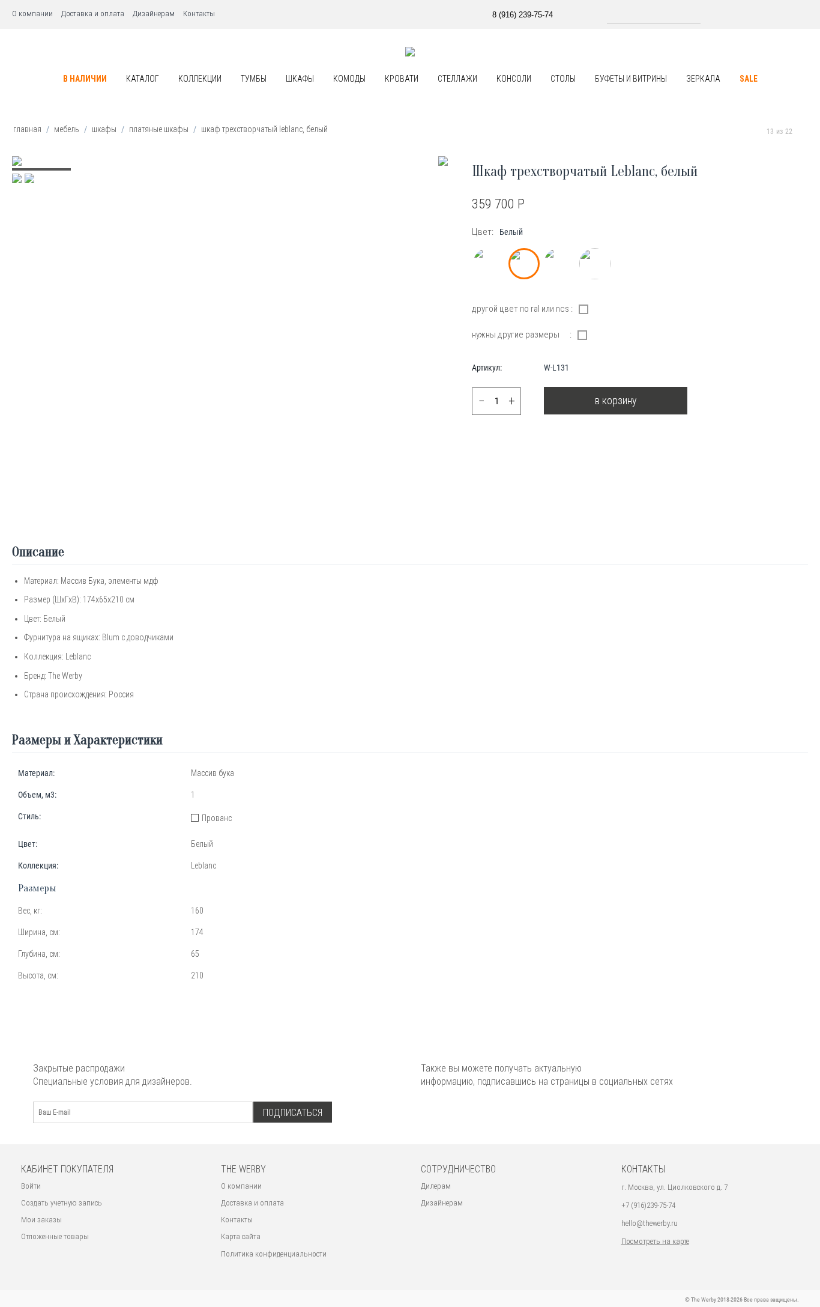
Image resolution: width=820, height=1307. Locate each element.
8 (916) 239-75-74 (522, 14)
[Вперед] (804, 131)
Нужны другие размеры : (521, 334)
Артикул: (487, 367)
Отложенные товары (55, 1236)
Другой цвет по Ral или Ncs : (522, 308)
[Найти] (711, 13)
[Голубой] (559, 264)
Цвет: (482, 231)
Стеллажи (457, 78)
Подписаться (292, 1112)
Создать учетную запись (61, 1202)
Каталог (142, 78)
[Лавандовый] (595, 264)
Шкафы (300, 78)
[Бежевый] (488, 264)
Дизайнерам (154, 13)
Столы (563, 78)
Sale (749, 78)
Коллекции (200, 78)
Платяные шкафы (158, 129)
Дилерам (436, 1185)
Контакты (199, 13)
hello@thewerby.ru (649, 1223)
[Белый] (524, 264)
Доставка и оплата (92, 13)
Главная (27, 129)
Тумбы (254, 78)
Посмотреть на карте (655, 1241)
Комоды (349, 78)
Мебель (66, 129)
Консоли (513, 78)
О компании (32, 13)
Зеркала (703, 78)
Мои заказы (41, 1219)
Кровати (401, 78)
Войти (31, 1185)
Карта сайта (241, 1236)
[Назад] (755, 131)
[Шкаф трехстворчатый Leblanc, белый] (443, 161)
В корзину (616, 400)
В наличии (85, 78)
